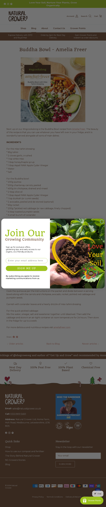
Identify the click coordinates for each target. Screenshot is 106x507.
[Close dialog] (101, 221)
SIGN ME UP (26, 268)
